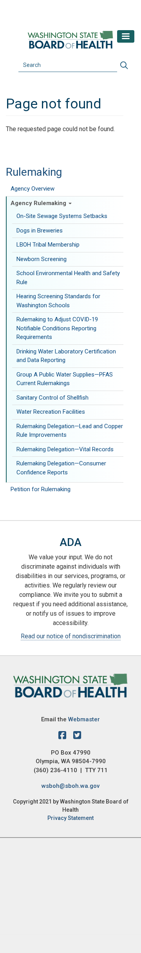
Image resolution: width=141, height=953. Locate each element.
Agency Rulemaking (39, 203)
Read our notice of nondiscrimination (71, 636)
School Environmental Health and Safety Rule (68, 278)
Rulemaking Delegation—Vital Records (65, 449)
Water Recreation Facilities (50, 411)
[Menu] (125, 36)
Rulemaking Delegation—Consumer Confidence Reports (61, 468)
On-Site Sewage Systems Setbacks (61, 216)
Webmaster (84, 719)
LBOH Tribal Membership (48, 244)
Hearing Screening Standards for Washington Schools (58, 301)
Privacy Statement (70, 818)
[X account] (77, 736)
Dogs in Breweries (39, 230)
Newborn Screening (41, 259)
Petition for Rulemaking (40, 489)
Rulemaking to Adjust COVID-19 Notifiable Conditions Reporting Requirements (57, 328)
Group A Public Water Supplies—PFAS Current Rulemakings (64, 379)
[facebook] (64, 736)
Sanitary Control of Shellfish (52, 397)
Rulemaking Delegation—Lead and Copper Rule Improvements (69, 431)
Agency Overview (32, 188)
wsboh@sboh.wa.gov (70, 785)
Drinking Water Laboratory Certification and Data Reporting (66, 356)
